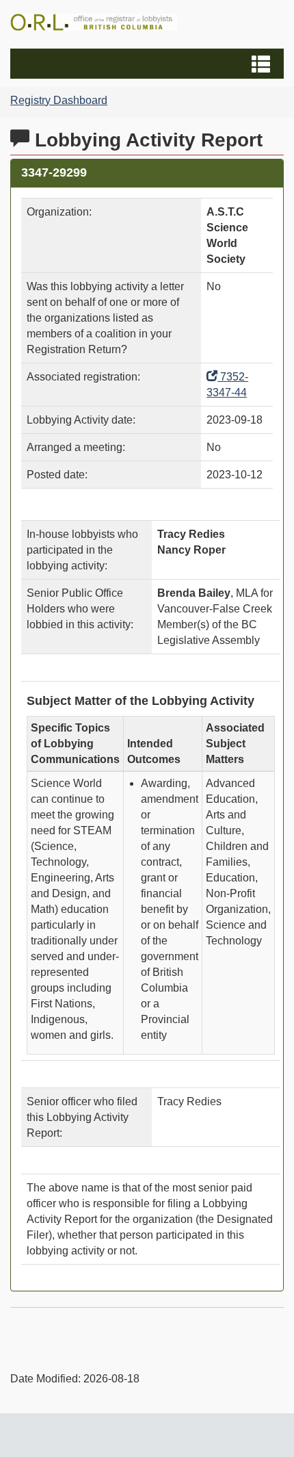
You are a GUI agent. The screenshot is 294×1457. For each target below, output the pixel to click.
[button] (149, 64)
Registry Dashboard (58, 100)
